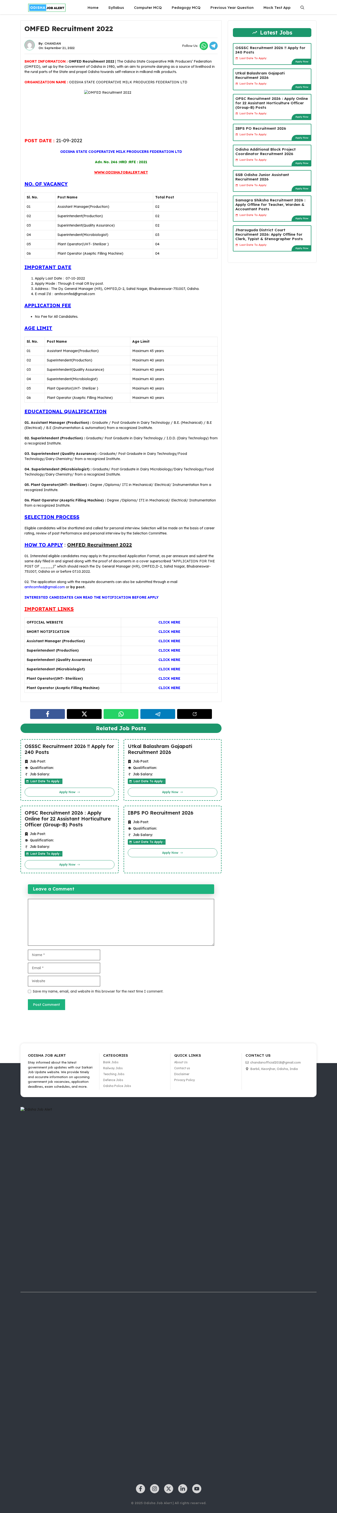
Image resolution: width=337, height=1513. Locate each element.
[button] (302, 7)
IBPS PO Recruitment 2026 (160, 813)
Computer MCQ (148, 7)
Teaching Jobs (113, 1074)
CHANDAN (52, 43)
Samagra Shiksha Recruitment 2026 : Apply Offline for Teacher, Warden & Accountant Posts (270, 204)
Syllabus (116, 7)
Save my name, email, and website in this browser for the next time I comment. (98, 991)
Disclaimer (181, 1074)
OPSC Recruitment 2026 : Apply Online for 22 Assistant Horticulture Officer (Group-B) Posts (68, 819)
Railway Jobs (113, 1068)
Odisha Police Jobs (117, 1086)
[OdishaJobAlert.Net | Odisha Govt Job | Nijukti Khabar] (47, 7)
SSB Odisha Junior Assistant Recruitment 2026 (262, 176)
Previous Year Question (232, 7)
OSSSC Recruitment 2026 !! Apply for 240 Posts (69, 749)
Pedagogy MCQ (186, 7)
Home (93, 7)
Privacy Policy (184, 1080)
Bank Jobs (110, 1062)
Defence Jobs (113, 1080)
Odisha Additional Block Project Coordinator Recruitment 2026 (265, 151)
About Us (180, 1062)
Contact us (182, 1068)
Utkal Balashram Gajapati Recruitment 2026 (160, 749)
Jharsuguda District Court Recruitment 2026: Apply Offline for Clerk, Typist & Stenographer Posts (269, 234)
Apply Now (301, 61)
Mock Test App (277, 7)
